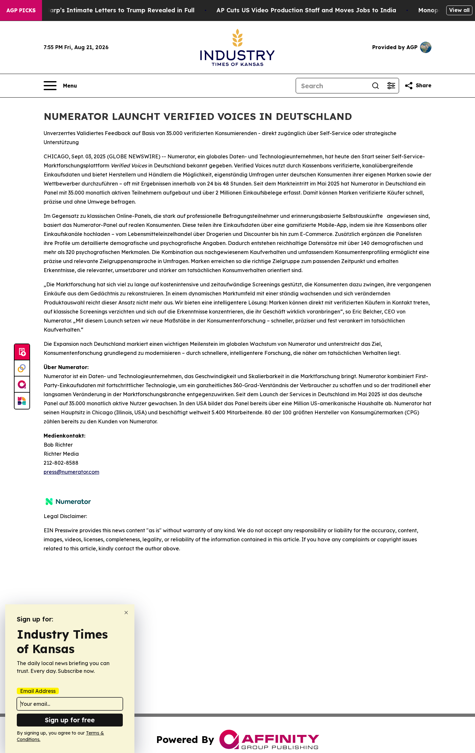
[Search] (375, 85)
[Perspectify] (22, 368)
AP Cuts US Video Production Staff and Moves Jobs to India (306, 10)
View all (459, 10)
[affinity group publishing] (22, 384)
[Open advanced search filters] (391, 85)
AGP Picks (21, 10)
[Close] (126, 613)
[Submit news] (22, 352)
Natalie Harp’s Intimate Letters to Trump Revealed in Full (108, 10)
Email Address (38, 691)
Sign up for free (70, 720)
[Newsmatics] (22, 401)
